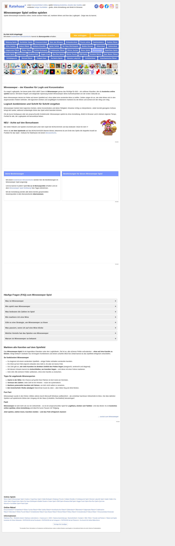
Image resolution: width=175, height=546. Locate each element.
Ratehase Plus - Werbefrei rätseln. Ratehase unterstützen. (21, 518)
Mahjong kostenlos (60, 5)
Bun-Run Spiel (93, 501)
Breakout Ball (33, 54)
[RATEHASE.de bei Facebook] (106, 6)
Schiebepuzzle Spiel (82, 499)
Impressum (43, 518)
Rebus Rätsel (27, 50)
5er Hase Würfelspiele (70, 46)
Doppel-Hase (41, 58)
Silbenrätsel (21, 54)
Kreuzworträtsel (41, 42)
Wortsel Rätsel (27, 58)
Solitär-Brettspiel (47, 499)
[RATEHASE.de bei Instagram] (111, 6)
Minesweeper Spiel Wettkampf (20, 188)
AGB (50, 518)
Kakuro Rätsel (24, 46)
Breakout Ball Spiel (69, 501)
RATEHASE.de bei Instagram (51, 520)
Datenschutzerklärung (59, 518)
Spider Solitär (54, 46)
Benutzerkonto (51, 133)
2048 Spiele (83, 54)
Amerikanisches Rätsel (108, 58)
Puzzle (61, 499)
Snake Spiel (51, 501)
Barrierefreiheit (72, 518)
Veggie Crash (45, 54)
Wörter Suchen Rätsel (30, 509)
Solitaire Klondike (39, 46)
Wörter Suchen (72, 50)
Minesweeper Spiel (18, 499)
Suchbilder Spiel (15, 503)
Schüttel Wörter (95, 54)
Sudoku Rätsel (112, 42)
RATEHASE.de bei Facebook (31, 520)
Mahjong (55, 499)
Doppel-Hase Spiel (17, 501)
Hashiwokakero (98, 42)
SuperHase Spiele (111, 50)
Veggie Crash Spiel (82, 501)
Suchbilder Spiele (26, 42)
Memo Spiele (85, 50)
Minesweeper (97, 50)
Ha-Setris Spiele (57, 58)
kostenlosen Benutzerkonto (21, 36)
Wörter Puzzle (71, 54)
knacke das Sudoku (75, 5)
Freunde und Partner (99, 518)
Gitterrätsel (101, 46)
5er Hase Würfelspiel (30, 501)
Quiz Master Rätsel (111, 54)
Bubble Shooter (87, 46)
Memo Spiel (7, 499)
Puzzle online (85, 42)
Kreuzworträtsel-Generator (106, 512)
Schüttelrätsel (90, 58)
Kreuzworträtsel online (39, 5)
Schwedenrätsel (71, 42)
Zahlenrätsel (112, 46)
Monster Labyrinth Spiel (97, 499)
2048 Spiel (60, 501)
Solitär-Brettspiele (40, 50)
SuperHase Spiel (36, 499)
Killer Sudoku (11, 46)
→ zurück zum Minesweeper (108, 417)
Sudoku (27, 499)
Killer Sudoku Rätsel (44, 509)
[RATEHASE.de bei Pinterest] (101, 6)
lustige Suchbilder (40, 7)
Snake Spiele (10, 54)
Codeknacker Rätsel (57, 50)
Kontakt (80, 518)
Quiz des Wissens (56, 42)
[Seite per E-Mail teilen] (96, 6)
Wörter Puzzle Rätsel (23, 512)
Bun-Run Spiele (58, 54)
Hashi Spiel (24, 503)
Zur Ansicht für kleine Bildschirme (90, 520)
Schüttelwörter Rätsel (37, 512)
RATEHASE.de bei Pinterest (69, 520)
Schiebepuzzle (11, 58)
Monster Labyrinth (73, 58)
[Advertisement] (61, 25)
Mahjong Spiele (11, 42)
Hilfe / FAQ (87, 518)
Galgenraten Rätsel (12, 50)
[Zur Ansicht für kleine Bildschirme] (117, 6)
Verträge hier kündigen (60, 524)
